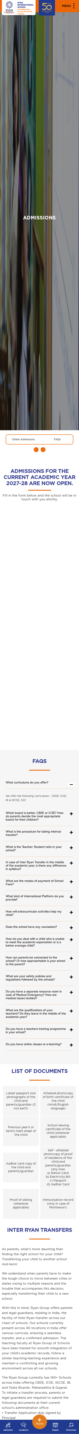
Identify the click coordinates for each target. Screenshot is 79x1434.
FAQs (57, 439)
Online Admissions (23, 439)
